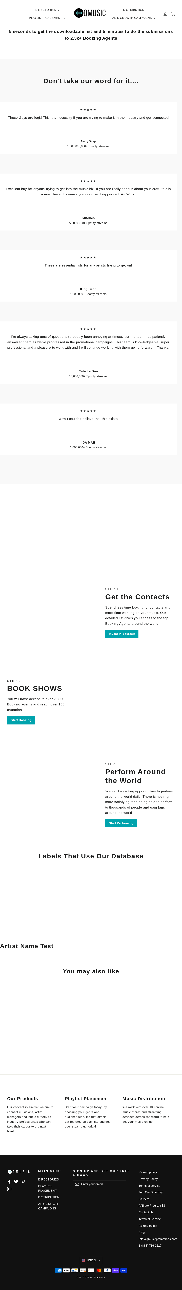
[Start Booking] (132, 701)
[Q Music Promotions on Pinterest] (23, 1181)
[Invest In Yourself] (49, 612)
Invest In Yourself (122, 633)
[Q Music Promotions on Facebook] (9, 1181)
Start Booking (21, 720)
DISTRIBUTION (133, 9)
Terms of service (149, 1185)
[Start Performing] (49, 794)
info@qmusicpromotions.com (153, 1239)
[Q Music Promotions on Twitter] (16, 1181)
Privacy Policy (148, 1178)
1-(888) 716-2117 (150, 1245)
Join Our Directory (151, 1192)
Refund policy (148, 1172)
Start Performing (121, 823)
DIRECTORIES (46, 9)
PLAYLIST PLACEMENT (46, 17)
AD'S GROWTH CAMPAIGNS (132, 17)
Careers (144, 1199)
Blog (142, 1232)
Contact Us (146, 1212)
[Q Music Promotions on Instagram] (9, 1188)
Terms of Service (150, 1218)
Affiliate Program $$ (152, 1205)
